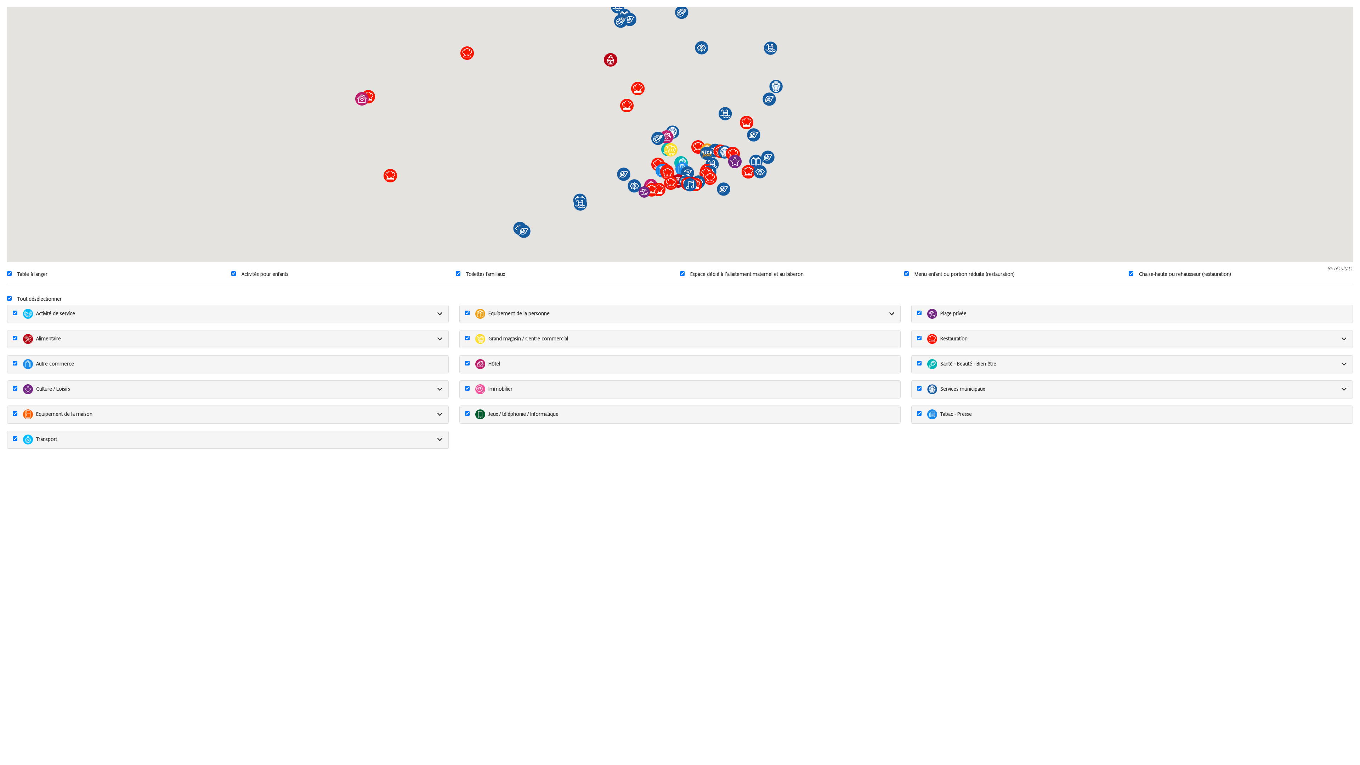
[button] (733, 153)
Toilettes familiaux (485, 275)
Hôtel (494, 364)
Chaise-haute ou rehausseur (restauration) (1185, 275)
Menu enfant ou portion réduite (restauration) (964, 275)
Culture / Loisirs (53, 389)
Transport (46, 439)
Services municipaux (962, 389)
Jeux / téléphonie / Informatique (523, 414)
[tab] (227, 314)
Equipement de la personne (519, 314)
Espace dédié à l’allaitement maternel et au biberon (747, 275)
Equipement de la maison (64, 414)
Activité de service (55, 314)
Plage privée (953, 314)
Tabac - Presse (956, 414)
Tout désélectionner (39, 299)
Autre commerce (55, 364)
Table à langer (32, 275)
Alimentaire (48, 339)
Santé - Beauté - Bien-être (968, 364)
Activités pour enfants (265, 275)
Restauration (954, 339)
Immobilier (500, 389)
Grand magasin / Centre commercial (528, 339)
